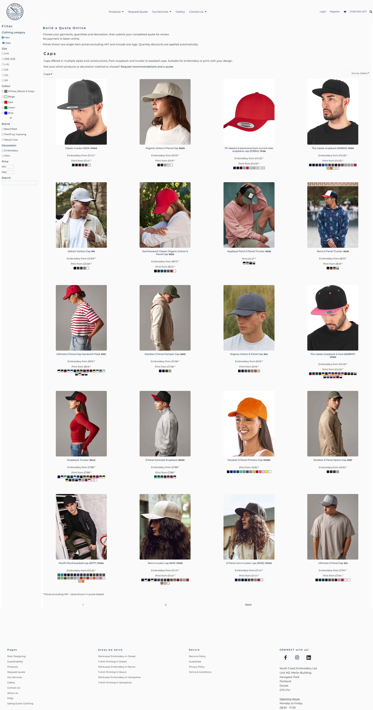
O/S (6, 69)
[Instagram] (297, 657)
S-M (6, 53)
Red (10, 102)
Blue (10, 113)
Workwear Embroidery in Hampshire (119, 677)
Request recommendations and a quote (147, 66)
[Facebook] (285, 657)
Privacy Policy (197, 666)
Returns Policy (197, 656)
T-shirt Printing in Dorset (112, 661)
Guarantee (195, 661)
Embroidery (11, 150)
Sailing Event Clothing (20, 703)
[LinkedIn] (308, 657)
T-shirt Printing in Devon (112, 672)
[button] (116, 12)
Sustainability (15, 661)
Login (323, 11)
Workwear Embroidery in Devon (117, 666)
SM (6, 80)
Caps (8, 43)
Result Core (11, 139)
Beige (11, 96)
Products (12, 666)
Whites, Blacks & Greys (21, 91)
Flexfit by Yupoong (15, 134)
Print (7, 155)
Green (11, 107)
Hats (7, 37)
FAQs (10, 698)
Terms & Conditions (200, 672)
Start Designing (16, 656)
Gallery (11, 682)
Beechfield (10, 129)
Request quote (16, 672)
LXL (6, 75)
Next (248, 604)
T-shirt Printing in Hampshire (115, 682)
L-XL (6, 64)
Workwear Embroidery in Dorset (117, 656)
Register (335, 11)
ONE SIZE (9, 59)
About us (12, 693)
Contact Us (13, 687)
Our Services (14, 677)
